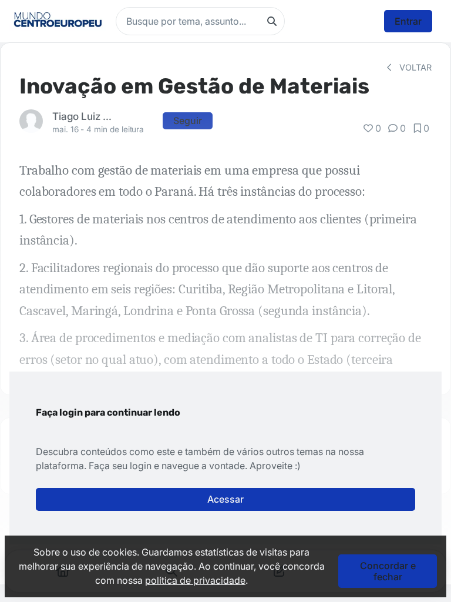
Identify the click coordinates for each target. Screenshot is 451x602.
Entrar (408, 21)
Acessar (225, 499)
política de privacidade (195, 580)
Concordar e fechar (388, 571)
